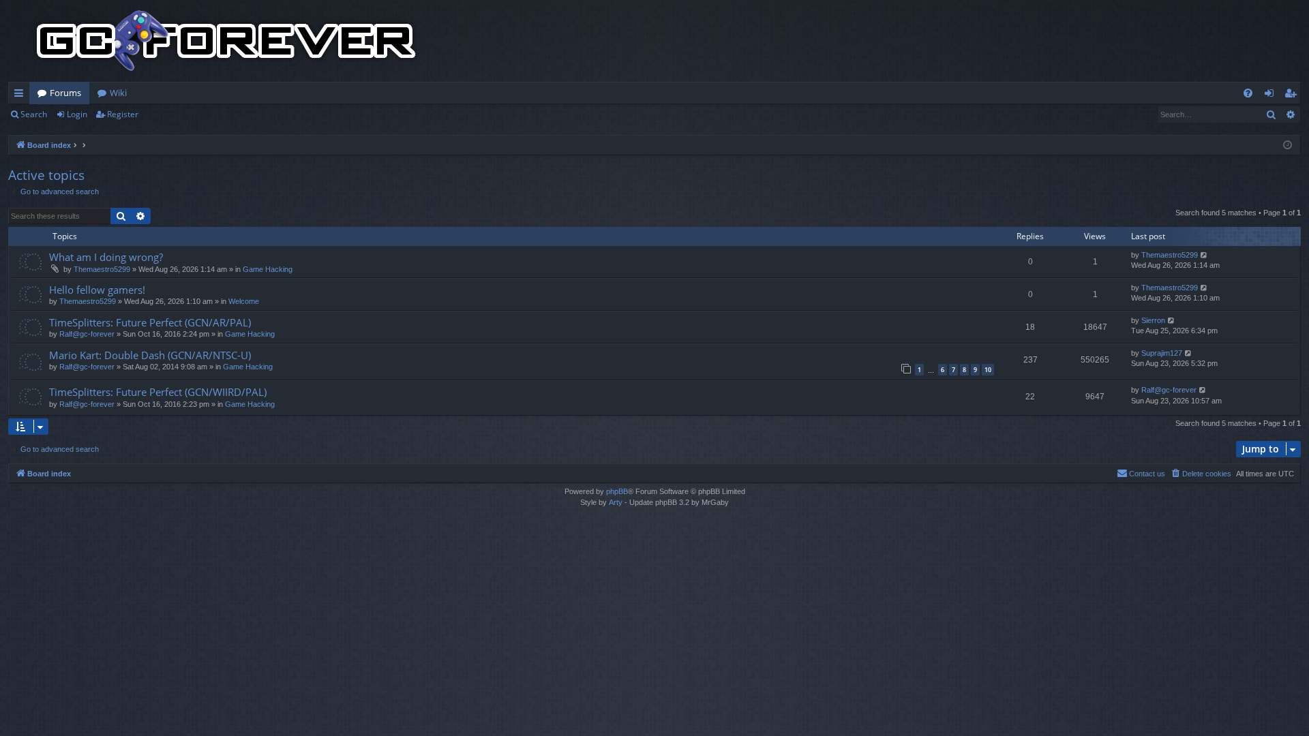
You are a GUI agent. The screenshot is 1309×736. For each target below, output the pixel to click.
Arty (615, 502)
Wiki (118, 93)
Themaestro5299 (102, 269)
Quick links (21, 95)
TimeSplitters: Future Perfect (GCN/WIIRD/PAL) (158, 392)
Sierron (1153, 320)
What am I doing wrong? (106, 257)
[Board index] (226, 41)
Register (122, 114)
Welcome (243, 301)
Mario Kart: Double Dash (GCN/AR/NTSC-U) (150, 355)
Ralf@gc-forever (87, 334)
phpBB (617, 491)
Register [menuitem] (1293, 95)
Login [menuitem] (1272, 95)
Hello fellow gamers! (97, 289)
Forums (65, 93)
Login (77, 114)
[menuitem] (1248, 93)
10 (987, 369)
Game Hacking (267, 269)
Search (33, 114)
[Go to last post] (1204, 255)
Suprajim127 (1161, 353)
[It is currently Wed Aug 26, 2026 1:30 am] (1287, 145)
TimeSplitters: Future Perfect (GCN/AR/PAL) (150, 322)
